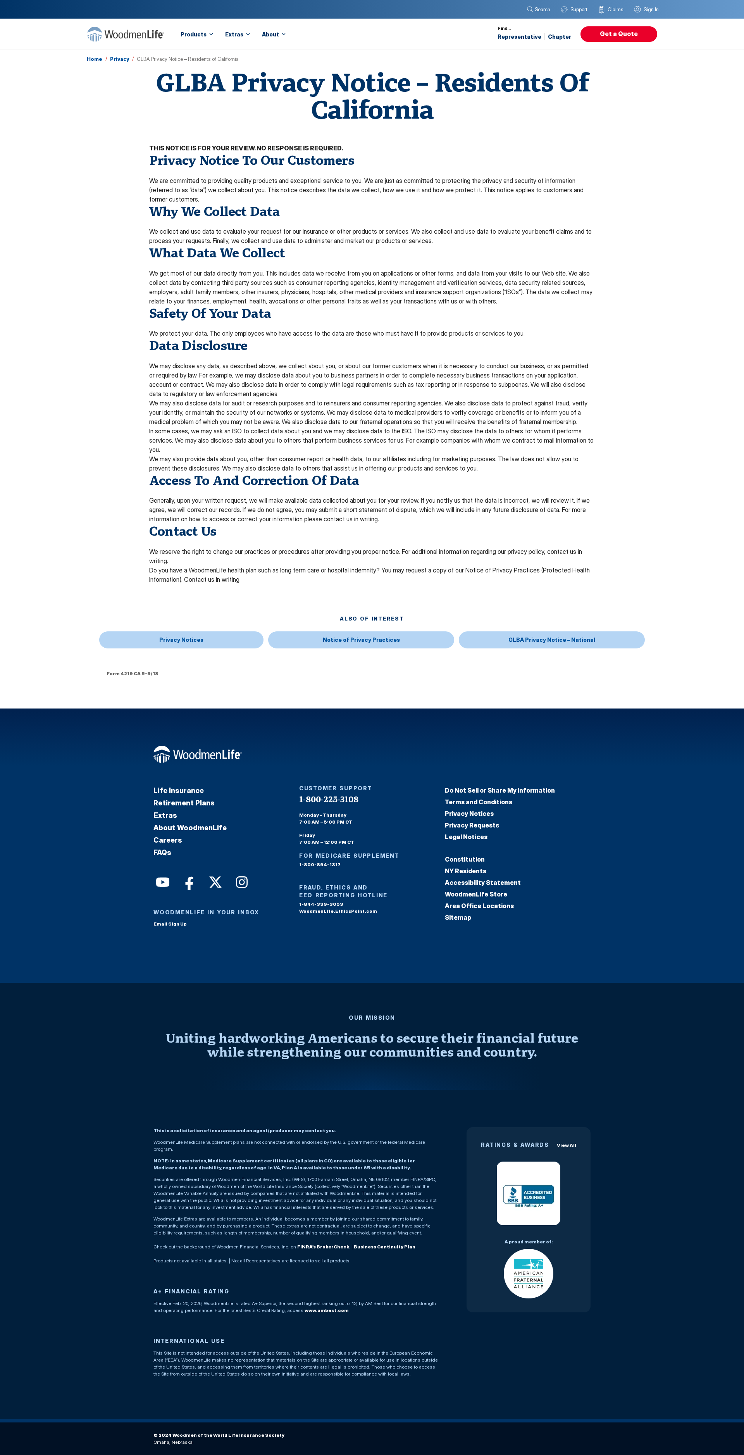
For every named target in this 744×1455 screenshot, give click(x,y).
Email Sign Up (170, 924)
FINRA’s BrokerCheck (323, 1247)
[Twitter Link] (214, 881)
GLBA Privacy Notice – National (551, 639)
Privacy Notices (181, 639)
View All (566, 1145)
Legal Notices (466, 837)
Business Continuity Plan (384, 1247)
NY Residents (465, 871)
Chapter (559, 36)
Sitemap (458, 917)
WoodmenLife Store (476, 894)
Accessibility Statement (483, 882)
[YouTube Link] (161, 881)
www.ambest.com (327, 1310)
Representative (519, 36)
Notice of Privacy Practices (361, 639)
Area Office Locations (479, 906)
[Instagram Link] (241, 881)
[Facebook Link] (188, 881)
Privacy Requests (472, 825)
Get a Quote (619, 34)
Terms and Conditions (478, 802)
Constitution (465, 859)
